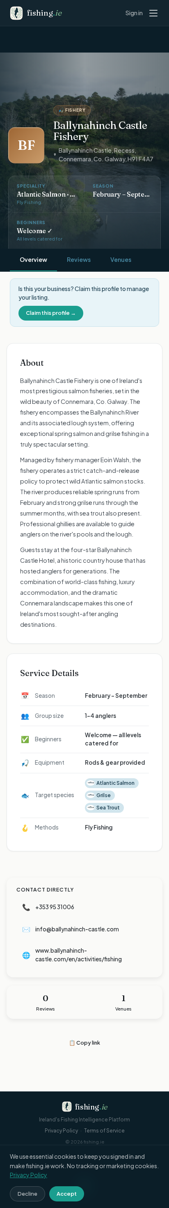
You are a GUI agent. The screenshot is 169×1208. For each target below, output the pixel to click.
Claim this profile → (51, 312)
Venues (120, 259)
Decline (27, 1193)
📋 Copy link (84, 1042)
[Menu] (155, 13)
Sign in (134, 12)
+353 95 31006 (48, 907)
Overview (33, 259)
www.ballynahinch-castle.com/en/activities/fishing (72, 954)
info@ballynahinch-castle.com (70, 929)
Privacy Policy (61, 1131)
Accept (67, 1193)
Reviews (79, 259)
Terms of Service (104, 1131)
